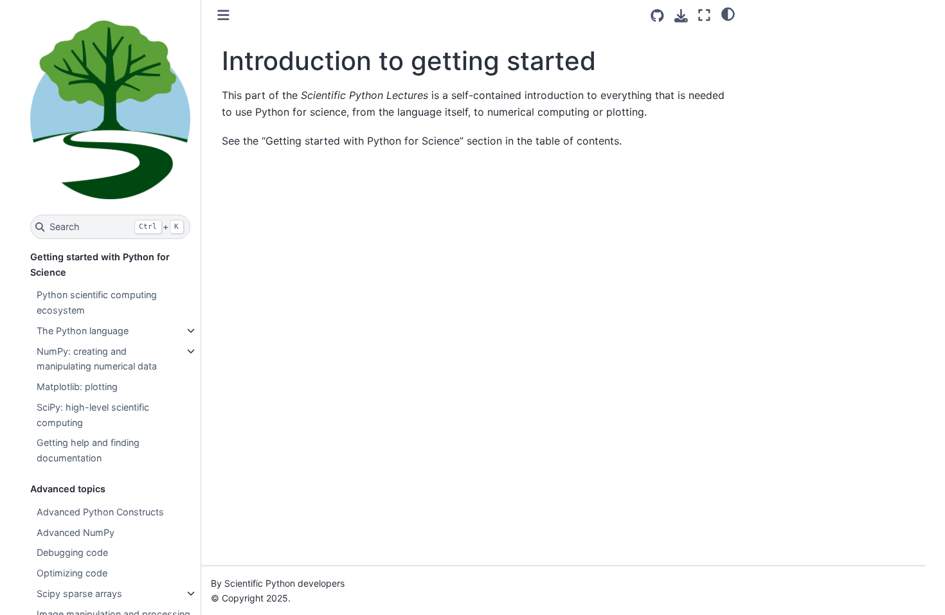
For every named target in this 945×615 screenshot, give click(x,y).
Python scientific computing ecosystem (97, 302)
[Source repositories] (657, 15)
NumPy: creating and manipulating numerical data (97, 359)
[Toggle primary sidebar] (223, 15)
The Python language (83, 330)
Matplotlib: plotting (77, 386)
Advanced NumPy (75, 532)
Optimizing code (72, 572)
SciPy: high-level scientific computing (93, 415)
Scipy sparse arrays (79, 593)
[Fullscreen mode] (704, 15)
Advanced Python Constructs (100, 511)
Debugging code (72, 552)
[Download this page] (681, 15)
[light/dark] (728, 13)
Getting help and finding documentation (88, 450)
